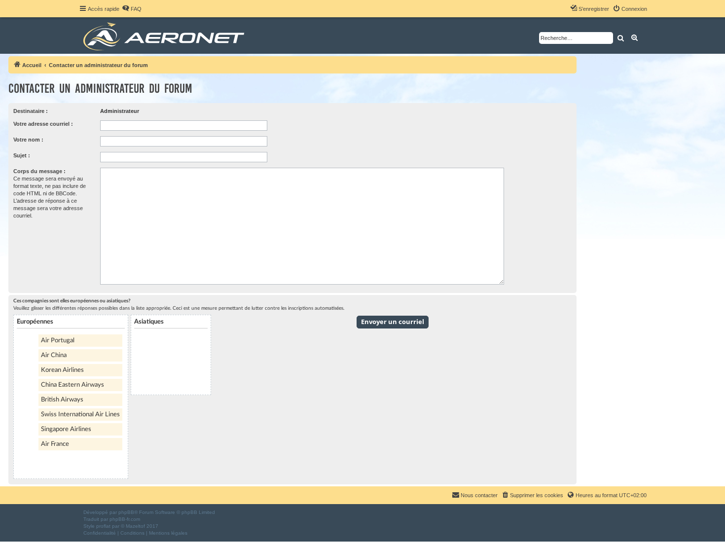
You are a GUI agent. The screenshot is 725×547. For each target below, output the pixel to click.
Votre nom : (28, 140)
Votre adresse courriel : (43, 124)
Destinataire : (30, 111)
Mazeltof (135, 526)
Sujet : (21, 155)
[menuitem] (132, 9)
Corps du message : (39, 171)
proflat (103, 526)
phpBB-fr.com (124, 519)
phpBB (126, 512)
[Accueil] (165, 35)
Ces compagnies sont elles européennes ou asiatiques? (72, 300)
